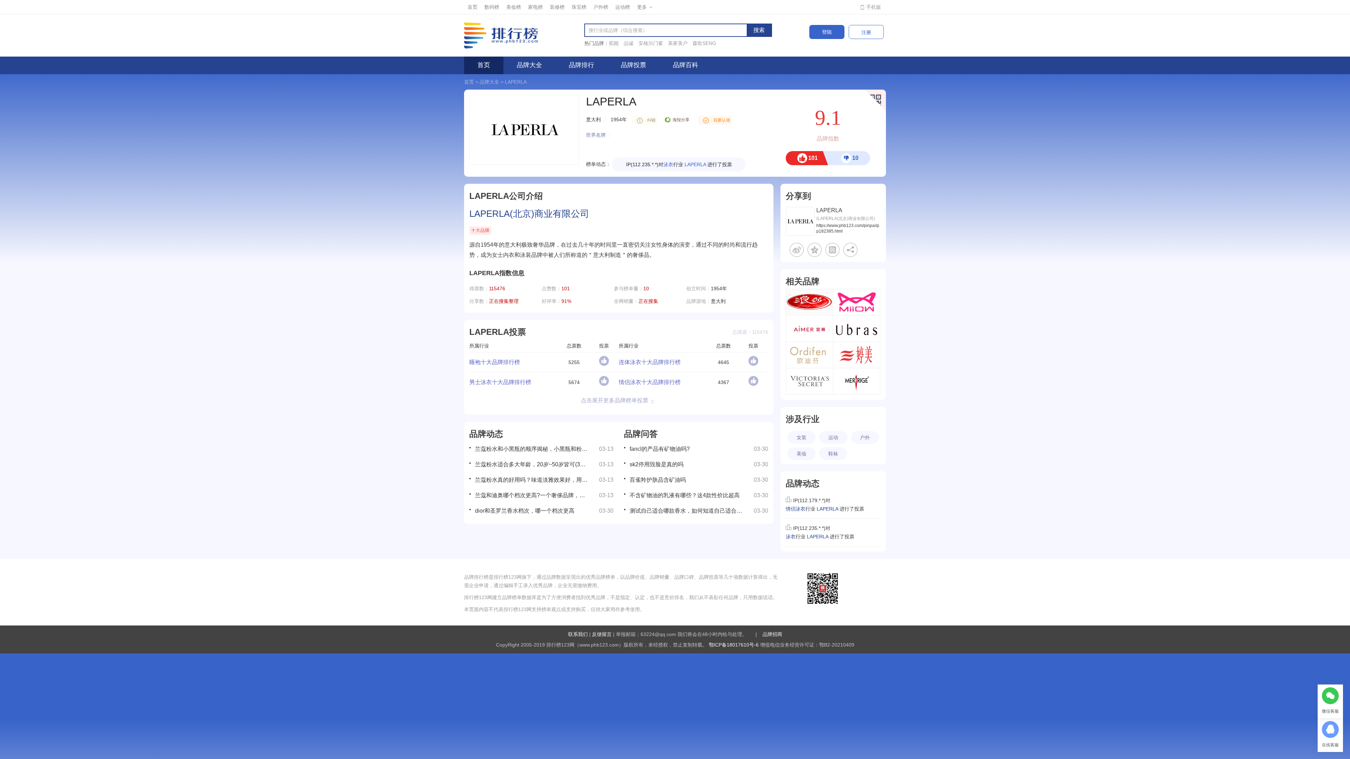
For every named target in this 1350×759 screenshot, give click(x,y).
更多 (642, 7)
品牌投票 (633, 65)
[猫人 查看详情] (856, 302)
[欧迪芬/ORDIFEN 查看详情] (809, 355)
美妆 (801, 453)
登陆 (827, 32)
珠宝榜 (579, 7)
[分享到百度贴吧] (832, 250)
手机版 (873, 7)
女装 (801, 437)
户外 (865, 437)
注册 (866, 32)
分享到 (798, 196)
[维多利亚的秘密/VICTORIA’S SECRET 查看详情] (809, 381)
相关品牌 (802, 281)
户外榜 (600, 7)
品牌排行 (581, 65)
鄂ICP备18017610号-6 (734, 645)
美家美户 (678, 43)
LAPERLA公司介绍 (506, 196)
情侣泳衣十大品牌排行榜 (650, 382)
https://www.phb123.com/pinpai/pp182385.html (847, 228)
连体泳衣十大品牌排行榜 (650, 362)
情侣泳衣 (668, 164)
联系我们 (578, 634)
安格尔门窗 (650, 43)
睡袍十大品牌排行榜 (494, 362)
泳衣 (791, 536)
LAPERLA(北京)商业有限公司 (529, 213)
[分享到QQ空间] (815, 250)
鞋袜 (833, 453)
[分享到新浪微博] (797, 250)
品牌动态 (486, 434)
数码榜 (491, 7)
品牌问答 (641, 434)
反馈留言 (602, 634)
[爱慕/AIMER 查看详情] (809, 329)
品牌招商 (772, 634)
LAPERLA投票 (497, 332)
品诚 (629, 43)
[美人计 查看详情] (856, 381)
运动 (833, 437)
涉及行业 (802, 419)
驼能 (614, 43)
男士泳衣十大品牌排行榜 (500, 382)
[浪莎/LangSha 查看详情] (809, 302)
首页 (472, 7)
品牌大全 (529, 65)
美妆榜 (513, 7)
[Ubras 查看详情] (856, 329)
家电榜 (535, 7)
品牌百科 (685, 65)
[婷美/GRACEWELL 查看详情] (856, 355)
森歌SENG (704, 43)
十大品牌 (480, 230)
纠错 (651, 120)
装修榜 (557, 7)
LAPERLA (516, 82)
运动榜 (622, 7)
